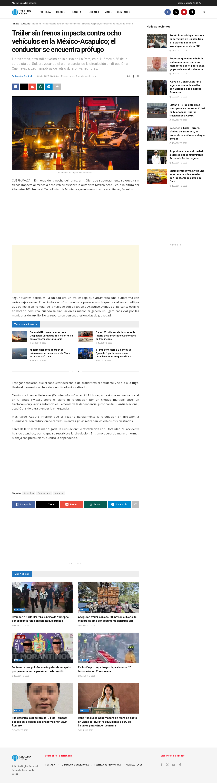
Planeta (76, 12)
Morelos (59, 493)
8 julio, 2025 (43, 76)
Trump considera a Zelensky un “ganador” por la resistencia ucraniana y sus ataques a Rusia (114, 353)
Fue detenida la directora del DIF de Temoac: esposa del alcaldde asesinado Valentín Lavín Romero (39, 721)
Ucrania (94, 12)
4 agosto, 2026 (104, 343)
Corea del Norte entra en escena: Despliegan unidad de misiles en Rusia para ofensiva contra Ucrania (51, 335)
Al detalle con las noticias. (24, 3)
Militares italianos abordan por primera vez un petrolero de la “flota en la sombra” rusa (50, 353)
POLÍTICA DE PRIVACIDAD (107, 764)
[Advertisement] (75, 219)
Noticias (54, 76)
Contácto (123, 12)
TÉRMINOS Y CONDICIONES (74, 764)
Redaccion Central (22, 76)
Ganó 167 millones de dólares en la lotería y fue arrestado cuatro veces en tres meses (116, 335)
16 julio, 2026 (86, 730)
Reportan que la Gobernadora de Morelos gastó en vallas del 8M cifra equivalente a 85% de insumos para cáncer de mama (107, 721)
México (60, 12)
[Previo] (72, 371)
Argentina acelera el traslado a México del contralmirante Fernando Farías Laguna (187, 155)
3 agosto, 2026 (38, 360)
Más (107, 12)
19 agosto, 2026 (21, 625)
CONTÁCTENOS (134, 764)
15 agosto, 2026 (21, 676)
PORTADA (50, 764)
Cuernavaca (44, 493)
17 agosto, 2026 (87, 625)
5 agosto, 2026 (38, 343)
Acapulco (25, 24)
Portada (45, 12)
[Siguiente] (78, 371)
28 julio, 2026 (104, 360)
